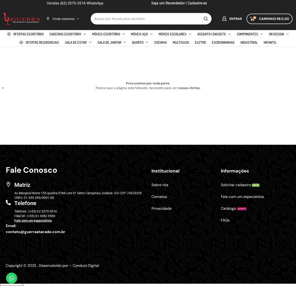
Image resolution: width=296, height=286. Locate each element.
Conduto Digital (86, 265)
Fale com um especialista (33, 220)
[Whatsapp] (11, 278)
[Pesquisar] (205, 18)
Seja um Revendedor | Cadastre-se (178, 3)
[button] (232, 18)
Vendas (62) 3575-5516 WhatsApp (75, 3)
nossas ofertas (189, 88)
